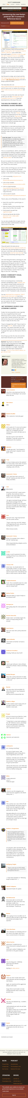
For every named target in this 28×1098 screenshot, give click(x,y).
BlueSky (18, 377)
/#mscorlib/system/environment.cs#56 (14, 184)
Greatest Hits (5, 1066)
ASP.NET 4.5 (16, 1078)
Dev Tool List (5, 1069)
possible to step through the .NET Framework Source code (13, 55)
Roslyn (18, 113)
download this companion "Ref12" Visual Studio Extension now (13, 295)
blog (8, 4)
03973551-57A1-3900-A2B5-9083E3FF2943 (11, 216)
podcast (12, 4)
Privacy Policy (5, 1064)
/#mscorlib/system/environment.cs (13, 180)
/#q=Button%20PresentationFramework (14, 195)
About (13, 372)
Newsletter (17, 372)
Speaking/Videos (6, 1078)
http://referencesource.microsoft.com (11, 90)
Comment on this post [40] (17, 23)
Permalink (18, 379)
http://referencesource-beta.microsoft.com (13, 86)
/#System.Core (17, 176)
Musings (8, 26)
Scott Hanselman (14, 2)
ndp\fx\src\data (7, 212)
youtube (18, 4)
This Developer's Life (16, 1066)
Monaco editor (7, 157)
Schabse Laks (21, 282)
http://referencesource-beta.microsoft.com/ (13, 248)
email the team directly (16, 253)
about (4, 4)
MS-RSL (10, 326)
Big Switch (18, 116)
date (19, 10)
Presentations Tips (6, 1081)
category (15, 10)
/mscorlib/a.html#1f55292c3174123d (13, 188)
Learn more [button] (5, 1091)
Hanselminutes (14, 1064)
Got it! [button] (14, 1095)
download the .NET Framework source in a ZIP (12, 97)
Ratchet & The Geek (15, 1069)
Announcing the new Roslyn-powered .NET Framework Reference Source (14, 16)
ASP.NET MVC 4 (16, 1081)
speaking (23, 4)
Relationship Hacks (17, 1083)
